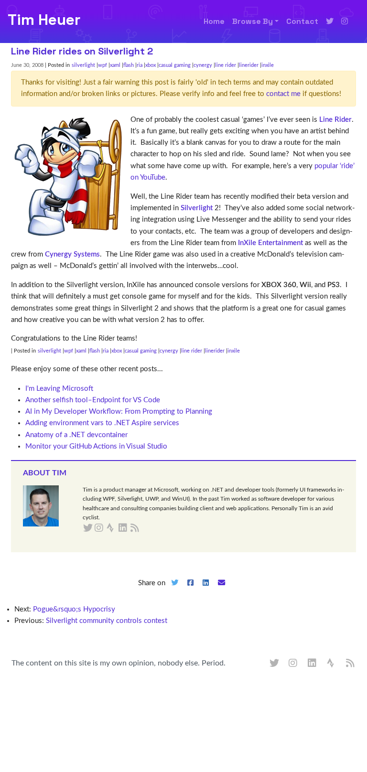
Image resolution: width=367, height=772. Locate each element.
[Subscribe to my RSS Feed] (146, 528)
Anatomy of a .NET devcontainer (76, 435)
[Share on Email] (222, 591)
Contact (302, 21)
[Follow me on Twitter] (329, 21)
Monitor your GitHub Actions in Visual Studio (96, 446)
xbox (150, 65)
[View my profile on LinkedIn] (312, 663)
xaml (115, 65)
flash (128, 65)
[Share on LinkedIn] (206, 591)
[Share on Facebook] (190, 591)
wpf (102, 65)
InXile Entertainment (270, 243)
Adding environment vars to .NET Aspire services (102, 423)
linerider (249, 65)
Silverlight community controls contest (106, 620)
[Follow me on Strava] (331, 663)
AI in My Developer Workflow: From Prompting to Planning (118, 411)
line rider (225, 65)
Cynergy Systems (72, 254)
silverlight (83, 65)
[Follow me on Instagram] (344, 21)
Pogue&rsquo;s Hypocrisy (74, 609)
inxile (267, 65)
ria (139, 65)
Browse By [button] (252, 21)
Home (214, 21)
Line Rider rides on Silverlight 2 (82, 51)
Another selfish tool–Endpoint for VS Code (92, 400)
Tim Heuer (44, 19)
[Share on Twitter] (174, 591)
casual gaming (175, 65)
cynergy (203, 65)
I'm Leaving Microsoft (59, 388)
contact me (283, 93)
